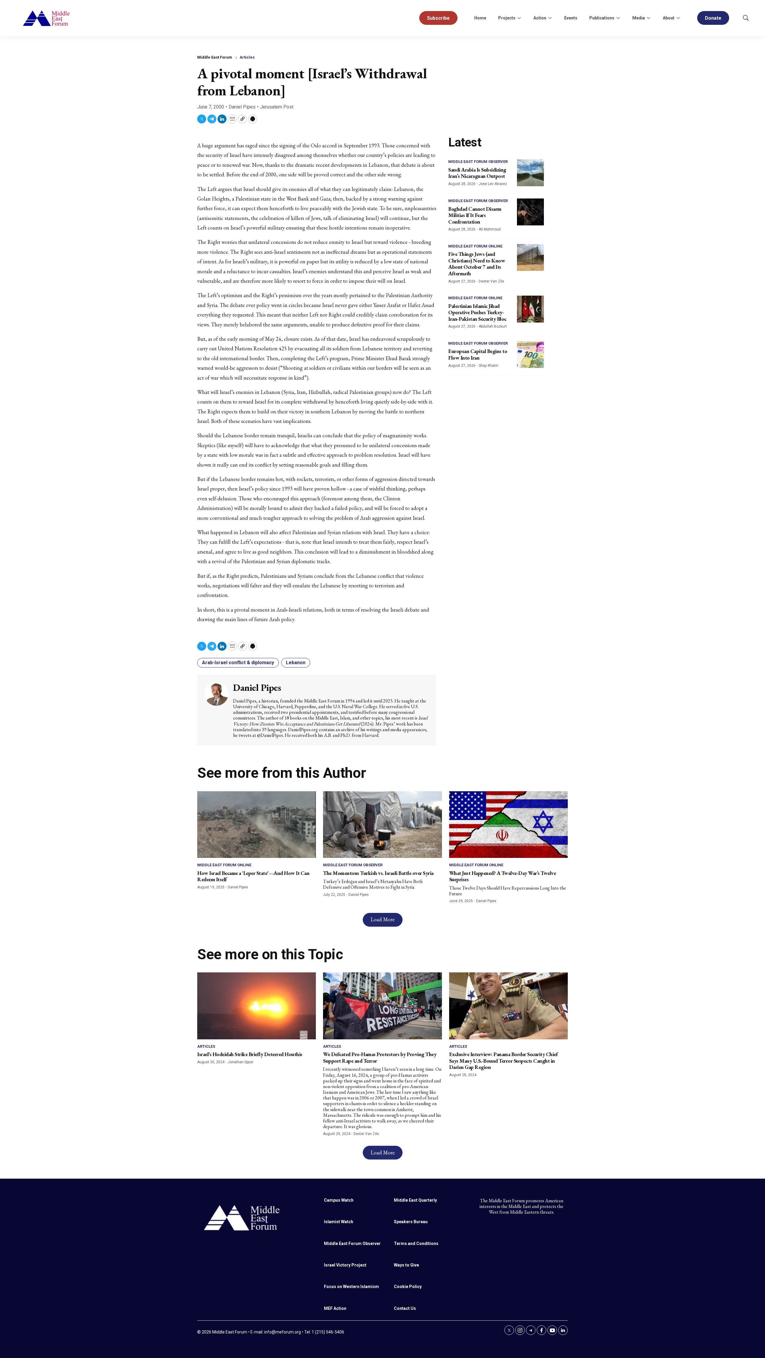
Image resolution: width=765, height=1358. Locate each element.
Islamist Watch (338, 1221)
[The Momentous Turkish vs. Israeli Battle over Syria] (382, 824)
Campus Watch (339, 1200)
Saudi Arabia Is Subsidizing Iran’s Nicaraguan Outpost (477, 173)
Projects (506, 18)
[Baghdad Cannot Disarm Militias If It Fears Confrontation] (530, 211)
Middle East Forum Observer (478, 161)
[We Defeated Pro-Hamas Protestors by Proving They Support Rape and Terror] (382, 1005)
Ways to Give (406, 1265)
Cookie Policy (408, 1286)
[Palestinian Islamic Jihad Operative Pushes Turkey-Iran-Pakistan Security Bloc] (530, 309)
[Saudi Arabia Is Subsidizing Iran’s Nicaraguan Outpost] (530, 172)
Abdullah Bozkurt (493, 326)
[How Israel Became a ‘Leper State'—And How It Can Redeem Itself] (256, 824)
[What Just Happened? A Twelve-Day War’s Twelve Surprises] (508, 824)
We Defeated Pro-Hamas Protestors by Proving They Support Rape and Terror (379, 1057)
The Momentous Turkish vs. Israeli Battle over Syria (378, 873)
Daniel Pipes (242, 107)
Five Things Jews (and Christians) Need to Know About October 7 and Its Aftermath (476, 263)
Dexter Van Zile (491, 281)
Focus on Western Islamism (351, 1286)
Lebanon (295, 662)
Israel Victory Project (345, 1265)
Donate (713, 18)
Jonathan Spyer (240, 1062)
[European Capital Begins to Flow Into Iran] (530, 354)
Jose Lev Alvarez (493, 184)
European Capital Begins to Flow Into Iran (477, 354)
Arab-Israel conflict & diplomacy (238, 662)
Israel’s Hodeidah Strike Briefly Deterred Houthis (249, 1054)
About (668, 18)
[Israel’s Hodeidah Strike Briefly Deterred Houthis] (256, 1005)
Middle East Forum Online (475, 246)
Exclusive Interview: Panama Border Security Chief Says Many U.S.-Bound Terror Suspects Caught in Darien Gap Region (503, 1060)
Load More (383, 919)
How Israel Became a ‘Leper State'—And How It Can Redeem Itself (253, 876)
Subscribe (438, 18)
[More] (519, 18)
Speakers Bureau (411, 1221)
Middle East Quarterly (415, 1200)
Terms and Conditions (416, 1243)
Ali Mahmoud (490, 229)
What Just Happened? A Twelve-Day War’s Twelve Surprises (502, 876)
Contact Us (405, 1308)
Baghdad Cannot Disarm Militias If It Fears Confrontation (474, 215)
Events (570, 18)
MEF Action (335, 1308)
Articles (247, 57)
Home (480, 18)
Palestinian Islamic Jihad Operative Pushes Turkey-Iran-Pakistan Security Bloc (477, 312)
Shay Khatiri (488, 365)
